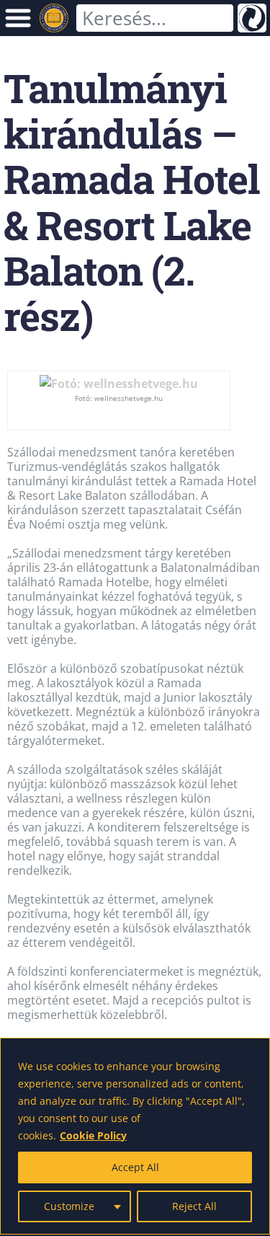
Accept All (135, 1167)
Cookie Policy (93, 1135)
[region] (135, 1136)
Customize (69, 1206)
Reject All (194, 1206)
